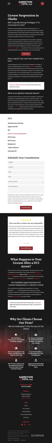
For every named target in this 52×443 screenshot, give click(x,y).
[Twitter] (27, 424)
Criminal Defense (26, 411)
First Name (10, 162)
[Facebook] (24, 424)
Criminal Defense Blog (26, 414)
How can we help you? (13, 186)
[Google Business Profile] (22, 424)
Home (26, 405)
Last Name (10, 167)
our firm (16, 290)
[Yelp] (30, 424)
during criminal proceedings (20, 278)
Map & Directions (26, 398)
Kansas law (16, 106)
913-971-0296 (26, 387)
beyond (19, 48)
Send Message (26, 207)
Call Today (26, 54)
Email (9, 176)
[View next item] (27, 243)
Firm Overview (26, 408)
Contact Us (26, 417)
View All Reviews (26, 248)
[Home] (25, 3)
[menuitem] (26, 123)
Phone (9, 171)
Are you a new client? (13, 181)
